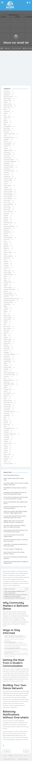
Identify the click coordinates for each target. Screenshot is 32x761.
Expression (6, 248)
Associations (7, 111)
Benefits (6, 122)
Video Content (7, 454)
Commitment (7, 156)
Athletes (6, 113)
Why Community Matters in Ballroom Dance (15, 591)
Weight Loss (7, 456)
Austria (5, 119)
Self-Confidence (7, 393)
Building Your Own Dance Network (13, 596)
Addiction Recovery (8, 96)
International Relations (9, 300)
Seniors (5, 397)
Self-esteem (7, 395)
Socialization (7, 415)
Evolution (6, 243)
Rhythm (5, 387)
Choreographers (8, 143)
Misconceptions (7, 319)
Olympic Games (7, 339)
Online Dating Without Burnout (11, 475)
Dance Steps (7, 206)
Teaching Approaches (9, 428)
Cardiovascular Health (9, 133)
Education (6, 219)
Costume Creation (8, 178)
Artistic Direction (8, 104)
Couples (6, 183)
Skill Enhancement (8, 402)
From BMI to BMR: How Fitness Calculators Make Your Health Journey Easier (15, 526)
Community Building (9, 159)
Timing (5, 445)
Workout (6, 460)
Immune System (8, 287)
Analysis (6, 102)
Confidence (6, 172)
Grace (5, 278)
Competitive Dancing (9, 170)
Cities (16, 755)
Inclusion (6, 291)
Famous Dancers (8, 252)
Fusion (5, 269)
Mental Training (7, 317)
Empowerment (7, 228)
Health (5, 280)
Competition (7, 163)
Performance (7, 356)
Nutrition (6, 337)
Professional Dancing (9, 374)
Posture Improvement (9, 372)
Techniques (6, 435)
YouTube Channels (8, 463)
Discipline (6, 215)
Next (26, 751)
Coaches (6, 148)
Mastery (6, 311)
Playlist (5, 363)
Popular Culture (7, 367)
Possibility (6, 369)
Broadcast (6, 132)
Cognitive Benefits (8, 150)
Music (5, 324)
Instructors (6, 296)
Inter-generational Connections (11, 298)
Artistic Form (7, 107)
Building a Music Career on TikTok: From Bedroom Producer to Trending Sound (14, 521)
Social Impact (7, 408)
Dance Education (8, 198)
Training (6, 450)
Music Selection (7, 328)
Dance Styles (7, 209)
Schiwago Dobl (7, 389)
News (2, 48)
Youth (5, 461)
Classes (5, 146)
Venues (5, 452)
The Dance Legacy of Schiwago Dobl (13, 549)
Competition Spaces (9, 167)
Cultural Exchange (8, 191)
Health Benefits (7, 282)
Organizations (7, 343)
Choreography (7, 145)
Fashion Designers (8, 256)
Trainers (6, 448)
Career (5, 135)
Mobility (6, 321)
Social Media (7, 410)
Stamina (6, 423)
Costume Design (8, 180)
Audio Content (7, 117)
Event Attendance (8, 237)
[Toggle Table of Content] (25, 589)
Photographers (7, 360)
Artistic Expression (8, 106)
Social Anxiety (7, 404)
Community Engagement (10, 161)
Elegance (6, 221)
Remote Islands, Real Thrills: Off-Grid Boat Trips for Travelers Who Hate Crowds (16, 530)
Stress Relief (7, 424)
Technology (6, 437)
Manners (6, 309)
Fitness (5, 259)
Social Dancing (7, 406)
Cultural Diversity (8, 189)
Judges (5, 306)
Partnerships (7, 348)
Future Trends (7, 271)
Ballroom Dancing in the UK (10, 759)
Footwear (6, 263)
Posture (6, 371)
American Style (7, 100)
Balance (6, 120)
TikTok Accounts (8, 443)
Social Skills (6, 413)
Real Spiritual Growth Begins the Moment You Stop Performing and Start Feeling (15, 493)
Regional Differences (9, 380)
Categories (11, 755)
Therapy (6, 441)
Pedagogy (6, 352)
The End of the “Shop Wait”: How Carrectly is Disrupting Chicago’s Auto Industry (15, 516)
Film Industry (7, 258)
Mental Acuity (7, 315)
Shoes (5, 398)
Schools (6, 391)
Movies (5, 322)
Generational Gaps (8, 274)
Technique (6, 432)
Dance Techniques (8, 211)
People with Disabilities (9, 354)
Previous (7, 751)
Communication (8, 158)
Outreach (6, 345)
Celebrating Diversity (9, 137)
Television (6, 439)
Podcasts (6, 365)
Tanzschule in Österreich (23, 759)
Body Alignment (8, 126)
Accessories (7, 91)
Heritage (6, 284)
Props (5, 378)
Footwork (6, 265)
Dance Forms (7, 202)
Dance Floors (7, 200)
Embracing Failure (8, 222)
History (5, 285)
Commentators (7, 154)
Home (5, 755)
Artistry (5, 109)
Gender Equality (7, 272)
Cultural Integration (8, 195)
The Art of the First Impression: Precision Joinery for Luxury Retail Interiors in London (16, 497)
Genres (5, 276)
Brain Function (7, 130)
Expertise (6, 245)
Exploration (6, 246)
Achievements (7, 93)
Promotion (6, 376)
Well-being (6, 458)
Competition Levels (8, 165)
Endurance (6, 230)
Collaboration (7, 152)
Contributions (7, 176)
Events (5, 241)
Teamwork (6, 430)
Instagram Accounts (9, 295)
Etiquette (6, 233)
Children (6, 141)
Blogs (5, 124)
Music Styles (7, 330)
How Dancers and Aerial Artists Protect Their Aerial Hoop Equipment (15, 507)
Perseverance (7, 358)
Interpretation (7, 304)
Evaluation (6, 235)
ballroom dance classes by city (14, 735)
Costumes (6, 182)
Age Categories (7, 98)
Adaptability (6, 95)
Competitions (7, 169)
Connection (6, 174)
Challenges (6, 139)
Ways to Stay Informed (10, 593)
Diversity (6, 217)
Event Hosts (7, 239)
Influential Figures (8, 293)
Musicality (6, 332)
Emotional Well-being (9, 226)
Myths (5, 334)
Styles (5, 426)
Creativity (6, 187)
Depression (6, 213)
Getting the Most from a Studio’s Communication (16, 594)
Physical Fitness (7, 361)
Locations (6, 308)
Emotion (6, 224)
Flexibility (6, 261)
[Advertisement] (16, 67)
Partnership (6, 347)
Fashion (6, 254)
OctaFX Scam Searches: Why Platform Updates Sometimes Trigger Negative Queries (15, 512)
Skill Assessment (8, 400)
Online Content (7, 341)
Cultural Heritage (8, 193)
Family (5, 250)
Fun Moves (6, 267)
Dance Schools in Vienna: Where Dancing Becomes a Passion (14, 552)
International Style (8, 302)
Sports (5, 419)
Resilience (6, 385)
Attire (5, 115)
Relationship (7, 382)
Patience (6, 350)
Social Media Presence (9, 411)
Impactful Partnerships (9, 289)
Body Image (7, 128)
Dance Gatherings (8, 204)
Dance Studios (7, 208)
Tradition (6, 447)
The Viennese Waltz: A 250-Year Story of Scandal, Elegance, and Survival (16, 483)
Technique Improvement (10, 434)
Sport (5, 417)
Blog (21, 755)
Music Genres (7, 326)
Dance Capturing (8, 196)
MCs (5, 313)
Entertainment (7, 232)
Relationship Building (9, 384)
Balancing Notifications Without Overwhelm (15, 598)
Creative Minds (7, 185)
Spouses (6, 421)
